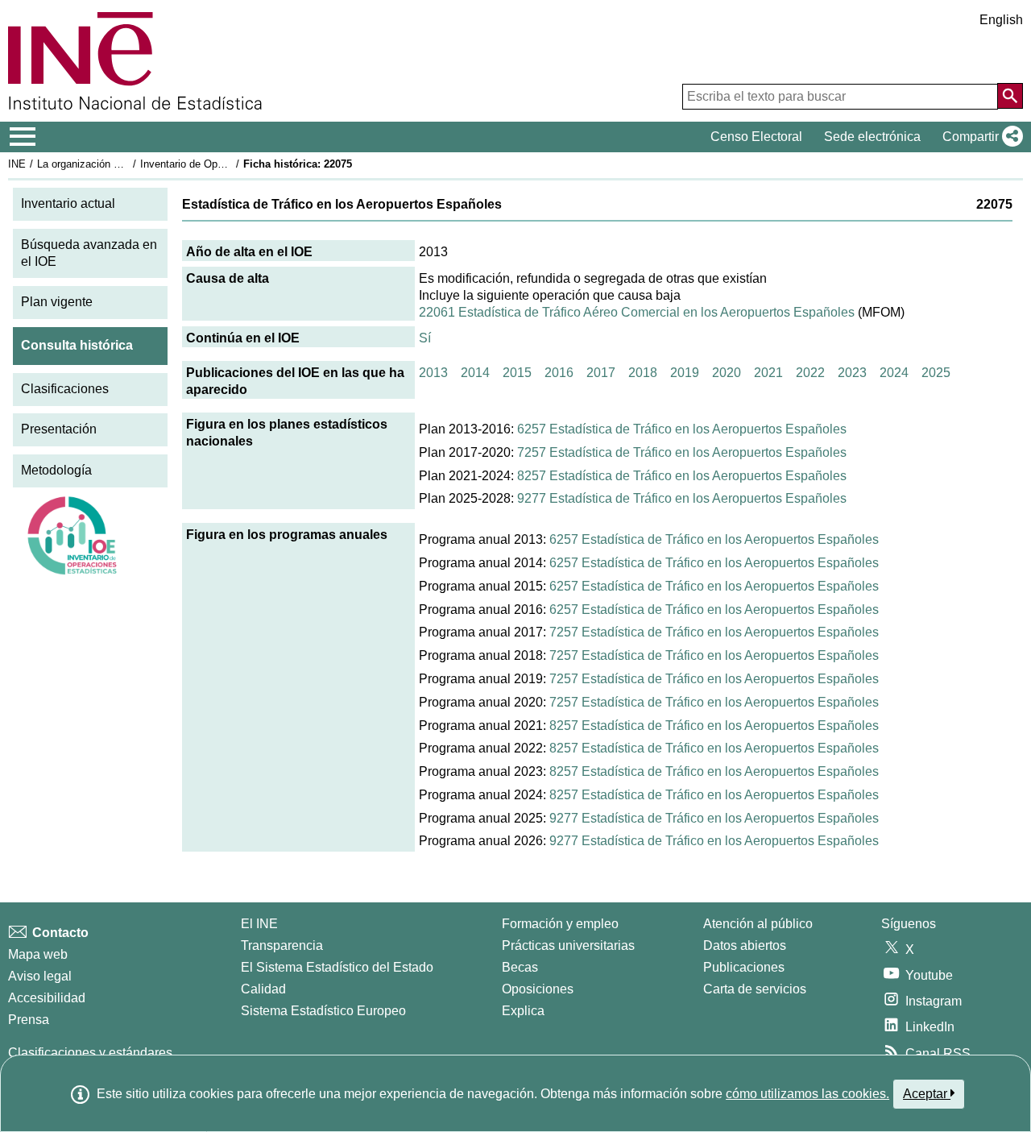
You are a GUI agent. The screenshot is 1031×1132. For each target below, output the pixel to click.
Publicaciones (744, 967)
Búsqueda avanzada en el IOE (89, 253)
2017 (600, 372)
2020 (726, 372)
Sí (425, 338)
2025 (935, 372)
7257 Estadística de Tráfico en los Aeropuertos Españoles (682, 452)
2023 (852, 372)
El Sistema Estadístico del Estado (337, 967)
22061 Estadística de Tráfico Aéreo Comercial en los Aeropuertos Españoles (637, 312)
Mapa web (38, 954)
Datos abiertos (744, 945)
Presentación (59, 429)
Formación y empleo (560, 924)
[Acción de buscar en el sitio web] (1010, 96)
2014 (475, 372)
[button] (979, 136)
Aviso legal (40, 976)
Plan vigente (57, 302)
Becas (520, 967)
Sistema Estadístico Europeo (323, 1011)
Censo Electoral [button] (756, 136)
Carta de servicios (754, 989)
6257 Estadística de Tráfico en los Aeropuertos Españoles (682, 429)
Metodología (56, 470)
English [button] (1001, 20)
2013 (433, 372)
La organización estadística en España (127, 164)
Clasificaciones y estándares (90, 1052)
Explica (523, 1011)
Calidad (263, 989)
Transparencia (282, 945)
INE (17, 164)
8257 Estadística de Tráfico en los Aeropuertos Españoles (682, 476)
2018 (642, 372)
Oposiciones (537, 989)
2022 (810, 372)
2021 (768, 372)
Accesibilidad (46, 998)
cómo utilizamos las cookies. (807, 1094)
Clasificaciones (65, 389)
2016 (558, 372)
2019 (684, 372)
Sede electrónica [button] (872, 136)
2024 (894, 372)
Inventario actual (68, 203)
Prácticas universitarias (568, 945)
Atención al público (758, 924)
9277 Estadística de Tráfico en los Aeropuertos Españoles (682, 498)
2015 (517, 372)
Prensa (28, 1019)
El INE (259, 924)
